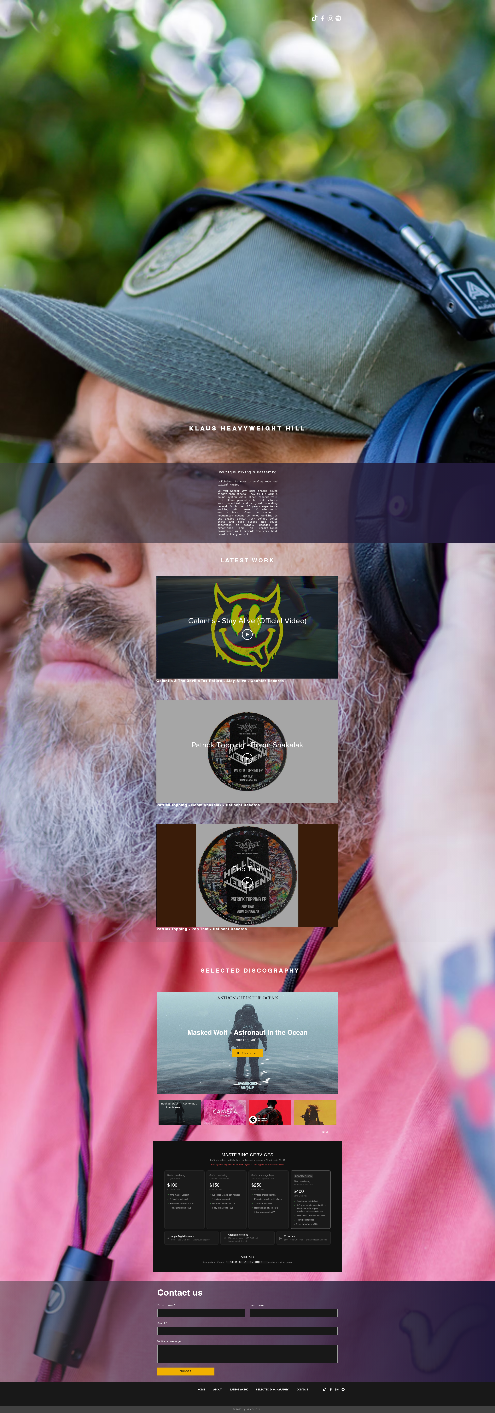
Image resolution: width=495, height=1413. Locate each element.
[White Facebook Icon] (322, 18)
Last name (257, 1305)
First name (166, 1305)
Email (162, 1323)
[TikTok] (314, 18)
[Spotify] (338, 18)
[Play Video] (247, 634)
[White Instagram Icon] (330, 18)
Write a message (169, 1341)
